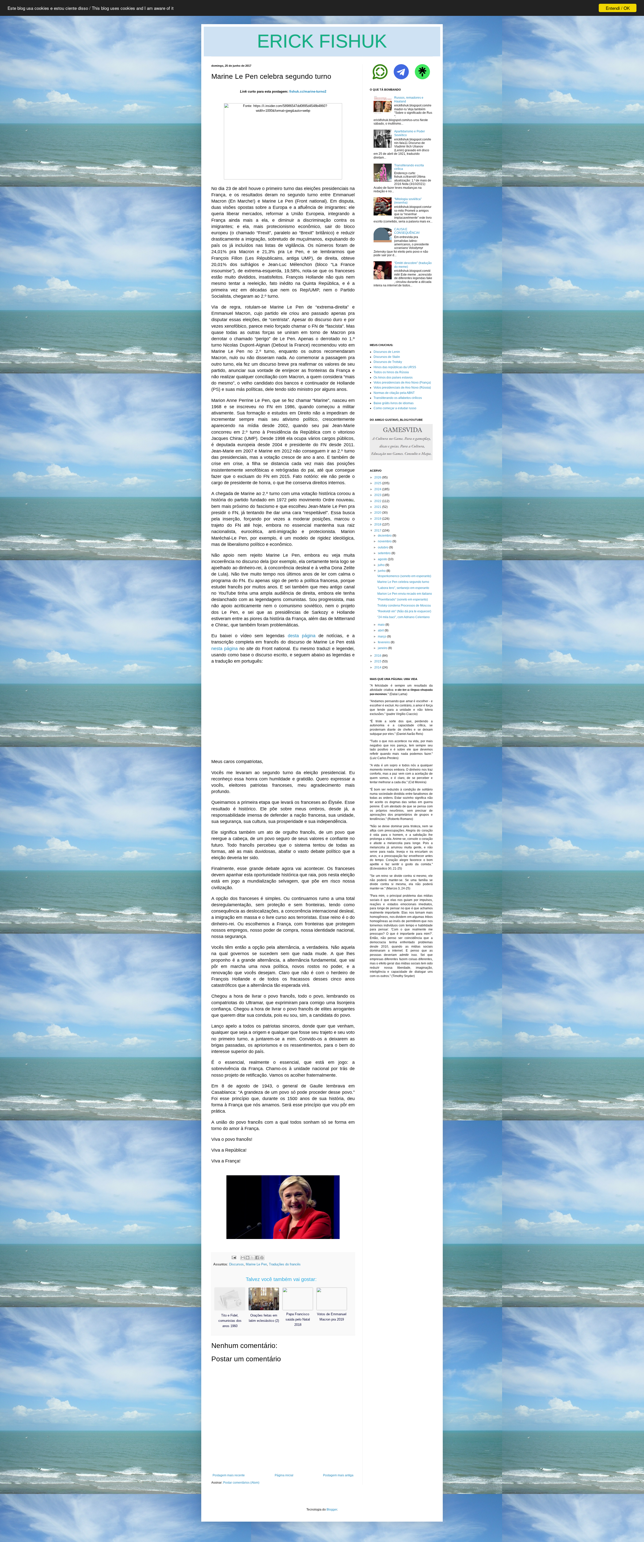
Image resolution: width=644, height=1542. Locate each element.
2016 (377, 655)
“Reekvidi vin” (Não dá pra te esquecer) (404, 611)
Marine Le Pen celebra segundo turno (403, 582)
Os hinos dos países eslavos (393, 377)
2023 (377, 495)
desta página (301, 635)
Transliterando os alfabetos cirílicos (398, 398)
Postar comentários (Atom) (241, 1482)
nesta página (224, 648)
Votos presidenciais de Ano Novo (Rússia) (402, 387)
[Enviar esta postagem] (233, 1257)
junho (382, 571)
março (382, 636)
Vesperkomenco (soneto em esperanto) (404, 576)
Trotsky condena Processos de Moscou (404, 605)
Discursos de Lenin (387, 352)
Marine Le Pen (256, 1264)
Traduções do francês (285, 1264)
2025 (377, 483)
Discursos (236, 1264)
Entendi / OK (618, 8)
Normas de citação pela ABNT (394, 393)
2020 (377, 512)
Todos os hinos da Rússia (391, 372)
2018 (377, 524)
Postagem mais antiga (338, 1475)
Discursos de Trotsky (388, 362)
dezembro (385, 535)
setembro (384, 553)
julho (381, 565)
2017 (377, 530)
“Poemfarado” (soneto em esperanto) (402, 599)
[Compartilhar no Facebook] (257, 1257)
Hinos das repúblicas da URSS (395, 367)
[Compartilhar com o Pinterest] (261, 1257)
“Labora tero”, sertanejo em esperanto (403, 588)
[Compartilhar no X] (252, 1257)
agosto (382, 559)
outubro (383, 547)
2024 (377, 489)
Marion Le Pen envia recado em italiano (404, 593)
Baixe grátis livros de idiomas (394, 403)
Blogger (332, 1509)
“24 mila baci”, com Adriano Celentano (403, 617)
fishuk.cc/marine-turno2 (307, 91)
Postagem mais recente (229, 1475)
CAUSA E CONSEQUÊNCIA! (407, 231)
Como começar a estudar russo (395, 408)
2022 (377, 501)
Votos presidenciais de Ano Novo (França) (402, 382)
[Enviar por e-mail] (242, 1257)
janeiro (382, 648)
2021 (377, 507)
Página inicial (284, 1475)
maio (381, 624)
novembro (385, 541)
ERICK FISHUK (322, 41)
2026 (377, 477)
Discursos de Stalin (387, 357)
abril (381, 630)
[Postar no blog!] (247, 1257)
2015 (377, 661)
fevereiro (384, 642)
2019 (377, 518)
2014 (377, 667)
